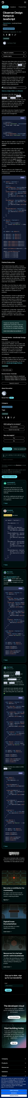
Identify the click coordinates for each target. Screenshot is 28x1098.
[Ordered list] (20, 455)
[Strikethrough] (8, 455)
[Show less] (23, 482)
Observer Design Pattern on (12, 90)
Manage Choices (14, 1095)
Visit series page (7, 370)
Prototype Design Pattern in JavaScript (15, 379)
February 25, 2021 (11, 484)
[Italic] (5, 455)
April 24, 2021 (10, 512)
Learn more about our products (12, 331)
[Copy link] (15, 35)
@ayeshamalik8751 (11, 577)
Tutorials (5, 7)
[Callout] (23, 455)
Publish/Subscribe (8, 262)
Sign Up (5, 899)
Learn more (6, 931)
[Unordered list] (18, 455)
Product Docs (22, 7)
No (14, 441)
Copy (22, 118)
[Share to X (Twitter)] (4, 35)
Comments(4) (7, 449)
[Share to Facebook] (6, 35)
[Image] (11, 455)
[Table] (3, 456)
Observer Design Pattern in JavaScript (15, 378)
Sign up (14, 1043)
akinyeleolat (10, 510)
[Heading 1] (14, 455)
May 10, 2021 (10, 573)
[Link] (9, 455)
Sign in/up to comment (9, 476)
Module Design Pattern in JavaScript (15, 376)
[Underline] (6, 455)
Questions (13, 7)
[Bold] (3, 455)
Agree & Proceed (14, 1090)
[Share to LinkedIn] (9, 35)
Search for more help (14, 429)
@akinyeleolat (7, 578)
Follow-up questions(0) (20, 449)
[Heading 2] (15, 455)
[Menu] (25, 2)
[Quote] (21, 455)
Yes (14, 438)
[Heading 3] (17, 455)
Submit (8, 990)
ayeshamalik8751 (11, 482)
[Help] (24, 456)
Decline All (14, 1093)
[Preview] (23, 456)
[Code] (5, 456)
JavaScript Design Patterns (14, 363)
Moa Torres (10, 571)
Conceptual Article (8, 28)
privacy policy (12, 1079)
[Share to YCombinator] (12, 35)
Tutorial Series (7, 23)
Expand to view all (14, 383)
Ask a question (14, 426)
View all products (14, 1017)
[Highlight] (12, 455)
